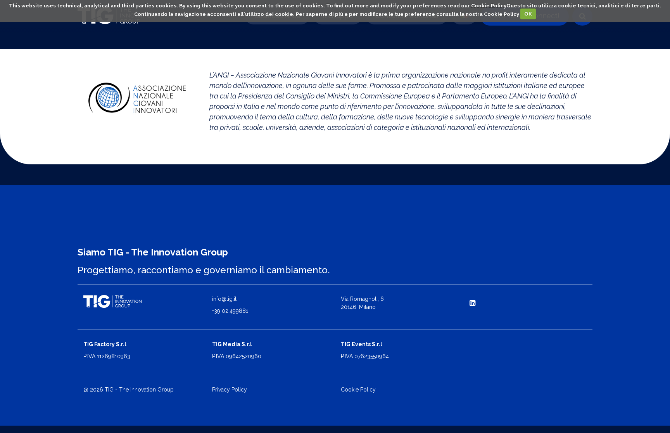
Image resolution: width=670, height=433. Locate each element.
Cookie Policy (488, 6)
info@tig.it (224, 299)
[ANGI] (138, 98)
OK (528, 14)
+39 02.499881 (230, 311)
